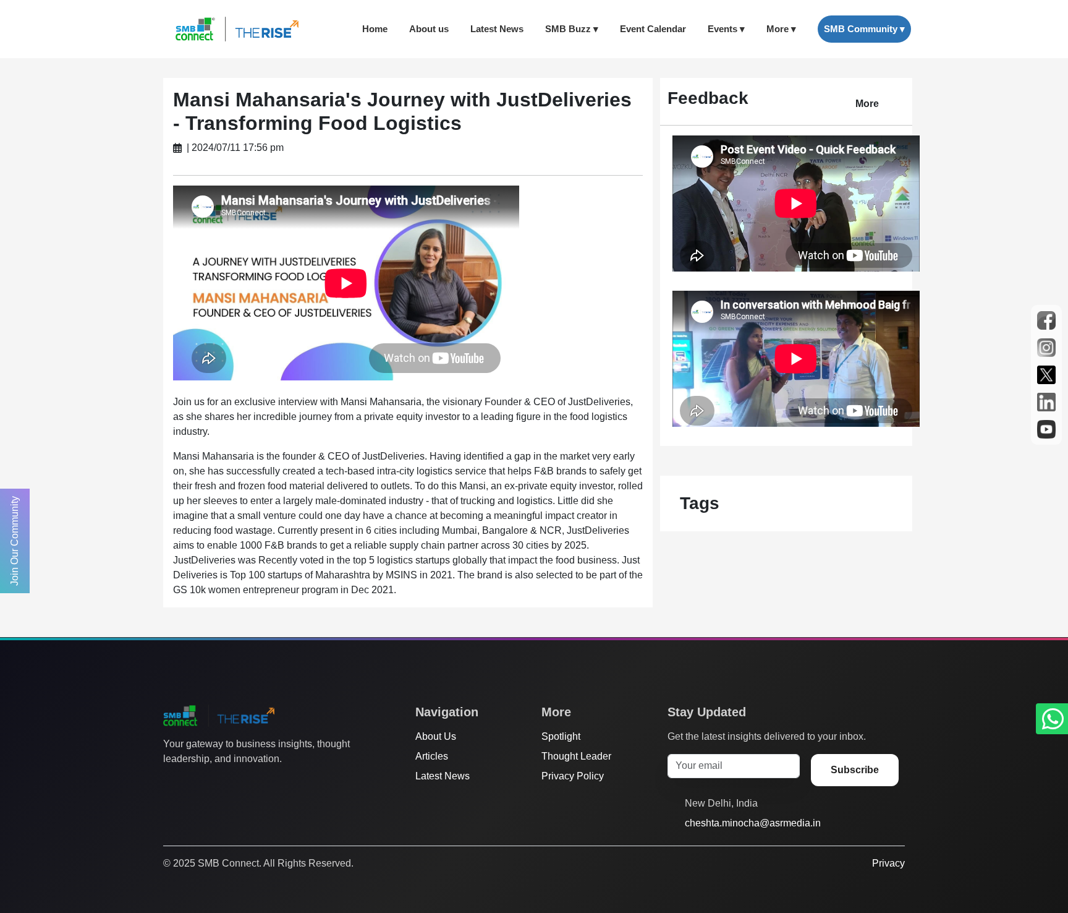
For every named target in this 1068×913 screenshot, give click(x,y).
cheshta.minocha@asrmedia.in (753, 823)
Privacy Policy (572, 776)
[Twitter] (170, 783)
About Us (435, 736)
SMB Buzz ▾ (571, 29)
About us (429, 29)
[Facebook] (193, 783)
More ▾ (781, 29)
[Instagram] (217, 783)
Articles (431, 756)
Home (375, 29)
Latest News (496, 29)
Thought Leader (576, 756)
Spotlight (560, 736)
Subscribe (855, 770)
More (867, 103)
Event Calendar (653, 29)
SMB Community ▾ (864, 29)
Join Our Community (14, 541)
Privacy (888, 863)
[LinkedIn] (240, 783)
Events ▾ (726, 29)
